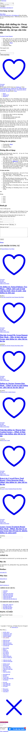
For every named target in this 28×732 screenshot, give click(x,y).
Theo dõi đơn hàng (7, 608)
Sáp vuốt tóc (6, 653)
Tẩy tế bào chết (6, 666)
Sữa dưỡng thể (6, 674)
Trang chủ (2, 15)
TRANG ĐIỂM (7, 636)
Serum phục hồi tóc (21, 89)
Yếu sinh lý (5, 691)
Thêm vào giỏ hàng (5, 54)
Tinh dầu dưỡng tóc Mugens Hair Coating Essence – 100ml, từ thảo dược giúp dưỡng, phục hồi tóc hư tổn (13, 433)
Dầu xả (4, 649)
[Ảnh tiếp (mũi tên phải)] (2, 725)
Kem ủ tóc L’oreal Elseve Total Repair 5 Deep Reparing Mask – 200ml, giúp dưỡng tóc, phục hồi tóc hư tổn (13, 481)
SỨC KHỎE (6, 637)
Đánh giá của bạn (4, 224)
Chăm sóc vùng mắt (7, 669)
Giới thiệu (5, 590)
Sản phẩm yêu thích (7, 607)
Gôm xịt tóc (6, 654)
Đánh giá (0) (6, 95)
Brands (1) (5, 96)
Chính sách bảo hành (8, 596)
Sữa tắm (5, 675)
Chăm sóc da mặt (7, 660)
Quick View (3, 282)
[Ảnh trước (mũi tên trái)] (0, 725)
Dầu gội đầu (6, 648)
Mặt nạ (4, 670)
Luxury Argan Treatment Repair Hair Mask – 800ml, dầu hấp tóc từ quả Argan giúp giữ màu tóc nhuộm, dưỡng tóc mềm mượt (14, 530)
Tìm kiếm (3, 6)
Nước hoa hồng (6, 672)
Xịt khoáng (5, 679)
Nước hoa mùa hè (7, 643)
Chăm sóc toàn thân (7, 661)
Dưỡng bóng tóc (6, 88)
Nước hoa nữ (6, 641)
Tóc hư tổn (2, 91)
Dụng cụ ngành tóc (7, 657)
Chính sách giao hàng (8, 593)
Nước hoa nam (6, 640)
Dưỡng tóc (16, 15)
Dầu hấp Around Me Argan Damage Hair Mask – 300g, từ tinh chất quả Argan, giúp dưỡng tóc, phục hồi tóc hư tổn (14, 338)
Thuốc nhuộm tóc (7, 656)
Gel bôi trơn (6, 690)
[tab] (15, 93)
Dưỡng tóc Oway (12, 89)
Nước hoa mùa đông (8, 644)
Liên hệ (5, 592)
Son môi (5, 682)
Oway (15, 91)
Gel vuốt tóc (6, 652)
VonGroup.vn (14, 627)
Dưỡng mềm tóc (22, 88)
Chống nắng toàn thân (8, 678)
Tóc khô (8, 91)
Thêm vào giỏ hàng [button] (4, 283)
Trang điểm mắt (6, 683)
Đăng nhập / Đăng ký (8, 604)
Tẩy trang (5, 686)
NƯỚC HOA (6, 632)
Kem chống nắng (7, 667)
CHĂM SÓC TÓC (9, 15)
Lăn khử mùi (6, 645)
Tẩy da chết (6, 677)
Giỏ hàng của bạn (7, 606)
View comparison (4, 731)
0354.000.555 (3, 572)
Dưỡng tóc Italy (3, 89)
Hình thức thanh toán (8, 594)
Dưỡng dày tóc (14, 88)
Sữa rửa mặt (6, 665)
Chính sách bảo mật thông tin (10, 598)
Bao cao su (5, 688)
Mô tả (4, 93)
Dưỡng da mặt (6, 663)
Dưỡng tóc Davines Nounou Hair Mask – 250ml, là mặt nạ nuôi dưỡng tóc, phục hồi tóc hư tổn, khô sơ (14, 385)
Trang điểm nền (6, 685)
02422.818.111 (3, 578)
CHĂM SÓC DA (7, 635)
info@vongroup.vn (4, 585)
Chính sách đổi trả (7, 597)
